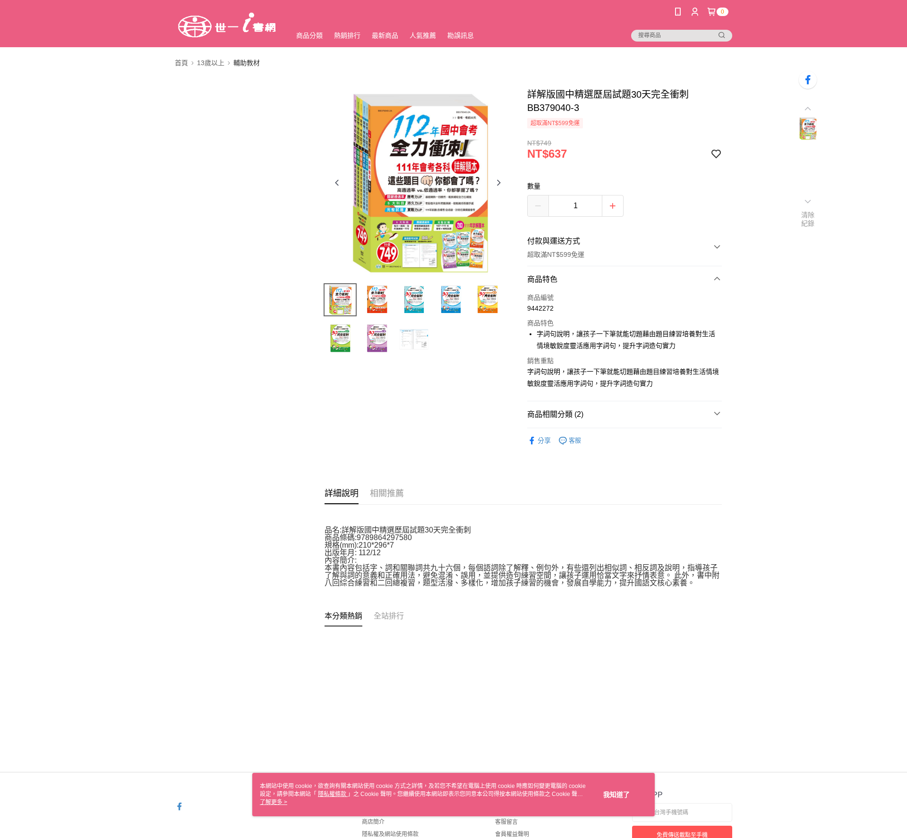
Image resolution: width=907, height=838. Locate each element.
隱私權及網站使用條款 (390, 834)
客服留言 (506, 822)
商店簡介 (373, 822)
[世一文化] (227, 24)
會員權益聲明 (512, 834)
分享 (544, 440)
